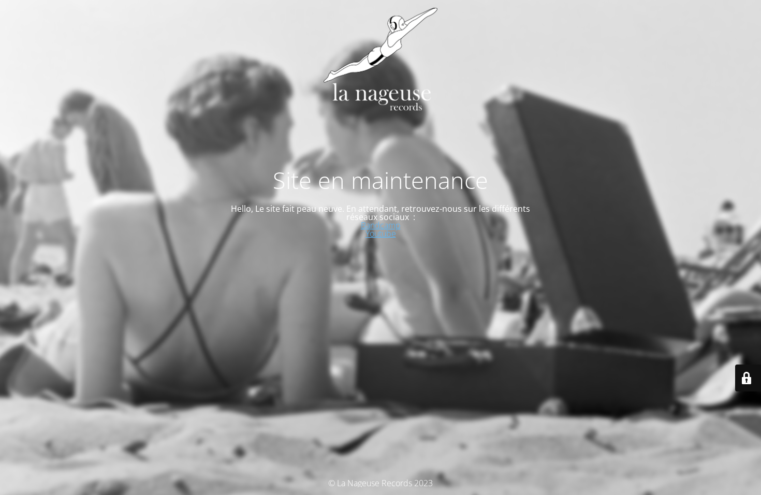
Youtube (380, 233)
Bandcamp (381, 225)
